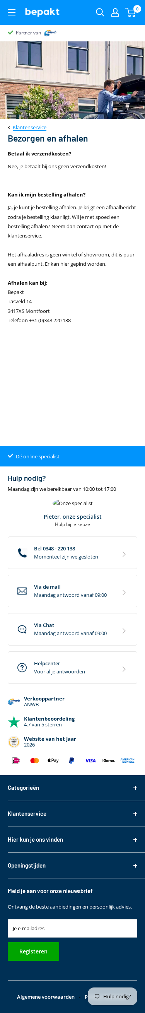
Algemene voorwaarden (46, 996)
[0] (131, 12)
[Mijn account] (115, 12)
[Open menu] (11, 12)
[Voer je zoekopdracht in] (100, 12)
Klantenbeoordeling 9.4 (41, 32)
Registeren (33, 951)
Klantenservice (29, 127)
